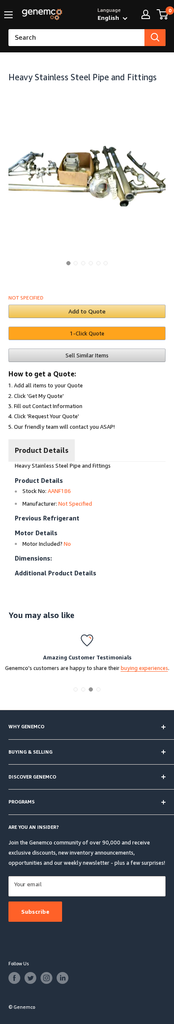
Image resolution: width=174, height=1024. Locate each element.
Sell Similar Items (87, 355)
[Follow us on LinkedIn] (62, 978)
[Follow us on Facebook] (14, 978)
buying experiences (144, 668)
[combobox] (76, 37)
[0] (163, 14)
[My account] (145, 14)
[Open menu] (8, 14)
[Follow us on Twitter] (30, 978)
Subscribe (35, 911)
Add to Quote (87, 311)
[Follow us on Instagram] (46, 978)
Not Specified (26, 297)
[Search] (155, 37)
